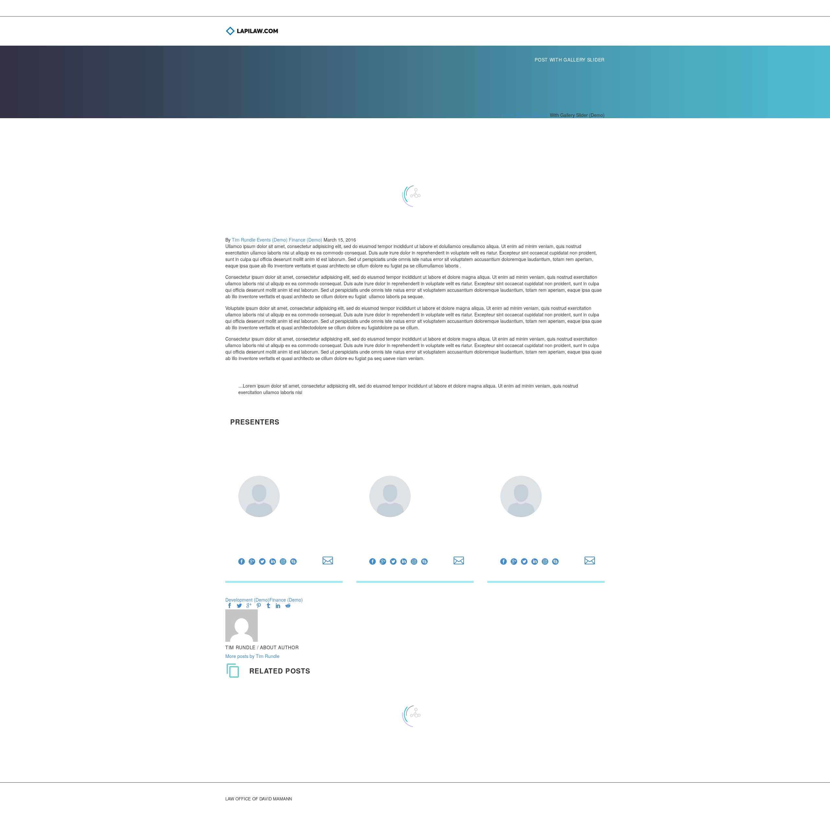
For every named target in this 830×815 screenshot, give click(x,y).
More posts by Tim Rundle (252, 656)
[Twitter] (262, 561)
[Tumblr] (268, 605)
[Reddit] (287, 605)
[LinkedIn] (272, 561)
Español (591, 31)
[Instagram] (283, 561)
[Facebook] (241, 561)
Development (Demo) (247, 599)
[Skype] (293, 561)
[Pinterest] (258, 605)
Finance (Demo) (305, 239)
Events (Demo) (272, 239)
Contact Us (565, 31)
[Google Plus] (252, 561)
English (578, 31)
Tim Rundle (243, 239)
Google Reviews (604, 31)
